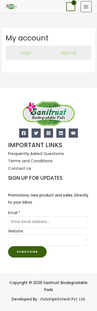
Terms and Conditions (30, 161)
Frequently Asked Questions (36, 153)
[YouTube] (73, 133)
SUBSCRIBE (27, 252)
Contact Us (19, 168)
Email (14, 212)
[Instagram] (48, 133)
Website (15, 231)
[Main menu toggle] (86, 6)
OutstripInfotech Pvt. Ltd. (63, 299)
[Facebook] (23, 133)
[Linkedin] (60, 133)
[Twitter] (36, 133)
